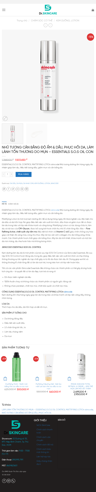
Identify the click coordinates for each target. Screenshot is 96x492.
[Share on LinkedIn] (27, 189)
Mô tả (4, 204)
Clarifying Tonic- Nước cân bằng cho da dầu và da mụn (16, 385)
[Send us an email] (9, 481)
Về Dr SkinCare (43, 425)
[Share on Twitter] (13, 189)
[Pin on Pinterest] (22, 189)
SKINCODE (54, 183)
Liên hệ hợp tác (43, 457)
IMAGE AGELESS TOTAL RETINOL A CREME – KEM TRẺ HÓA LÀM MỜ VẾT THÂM (80, 386)
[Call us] (13, 481)
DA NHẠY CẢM (28, 183)
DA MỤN (19, 183)
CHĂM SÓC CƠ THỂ (41, 20)
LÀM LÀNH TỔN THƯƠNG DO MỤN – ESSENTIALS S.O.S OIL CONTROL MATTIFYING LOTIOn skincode (47, 410)
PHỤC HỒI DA (45, 413)
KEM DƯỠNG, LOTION (67, 20)
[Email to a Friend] (18, 189)
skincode (55, 210)
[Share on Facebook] (9, 189)
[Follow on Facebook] (4, 481)
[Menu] (4, 9)
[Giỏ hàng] (93, 10)
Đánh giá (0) (13, 204)
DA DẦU (13, 183)
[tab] (4, 204)
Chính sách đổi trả (44, 445)
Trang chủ (22, 20)
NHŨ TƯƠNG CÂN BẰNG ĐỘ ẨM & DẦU (20, 413)
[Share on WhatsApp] (4, 189)
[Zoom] (5, 118)
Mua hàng (23, 174)
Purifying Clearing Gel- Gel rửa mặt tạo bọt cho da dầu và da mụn (48, 386)
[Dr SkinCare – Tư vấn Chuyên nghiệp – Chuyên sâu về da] (48, 10)
